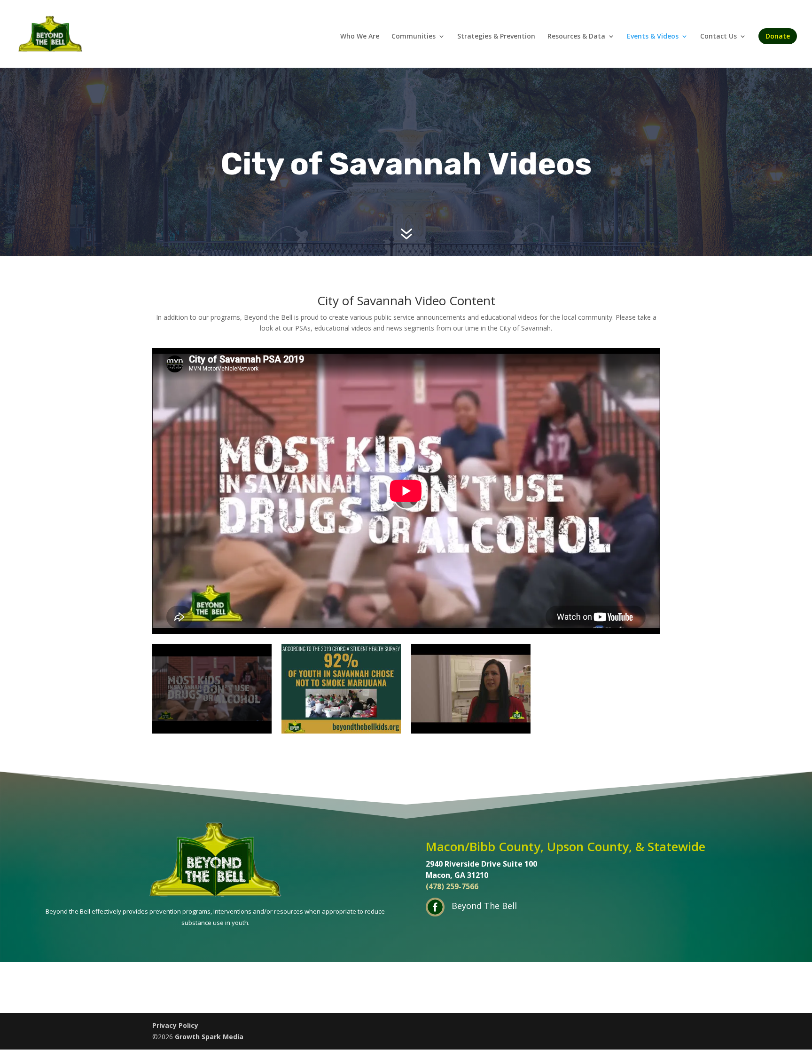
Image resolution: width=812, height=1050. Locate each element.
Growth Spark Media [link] (209, 1036)
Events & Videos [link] (653, 36)
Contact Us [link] (718, 36)
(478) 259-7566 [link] (452, 886)
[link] (50, 33)
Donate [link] (777, 36)
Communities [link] (413, 36)
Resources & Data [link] (576, 36)
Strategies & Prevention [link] (496, 36)
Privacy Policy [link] (175, 1025)
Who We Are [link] (359, 36)
